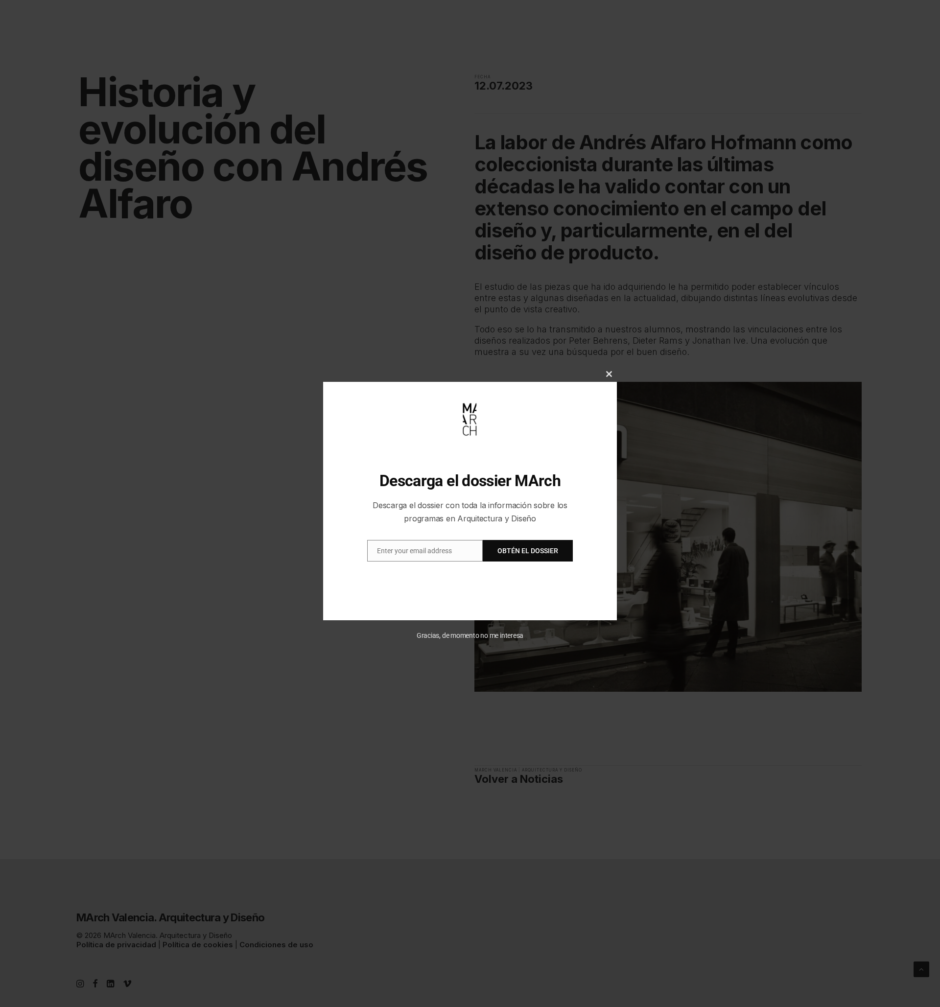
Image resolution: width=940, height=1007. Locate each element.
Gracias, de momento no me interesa (470, 635)
